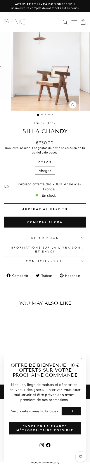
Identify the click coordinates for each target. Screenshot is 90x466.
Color (45, 162)
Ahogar (45, 170)
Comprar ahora (45, 222)
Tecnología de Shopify (45, 462)
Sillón (49, 123)
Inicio (38, 123)
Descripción (45, 238)
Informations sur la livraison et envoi (45, 249)
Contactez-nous (45, 261)
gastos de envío (49, 148)
